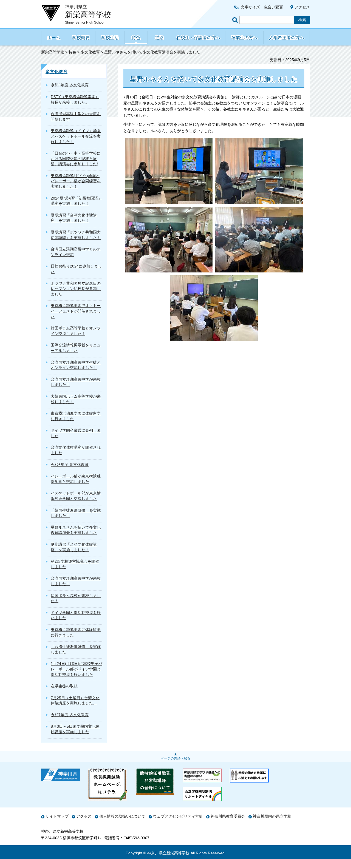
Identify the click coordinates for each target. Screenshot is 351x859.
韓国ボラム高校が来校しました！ (76, 598)
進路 (159, 37)
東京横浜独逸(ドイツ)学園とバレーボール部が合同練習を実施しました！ (76, 181)
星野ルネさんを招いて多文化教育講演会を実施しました (76, 530)
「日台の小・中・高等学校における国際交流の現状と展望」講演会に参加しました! (76, 158)
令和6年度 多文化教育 (70, 464)
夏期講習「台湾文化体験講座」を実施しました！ (74, 218)
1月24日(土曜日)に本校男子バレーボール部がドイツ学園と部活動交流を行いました (76, 668)
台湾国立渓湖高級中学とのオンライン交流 (76, 252)
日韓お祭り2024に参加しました (76, 269)
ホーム (53, 37)
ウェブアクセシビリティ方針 (178, 816)
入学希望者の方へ (286, 37)
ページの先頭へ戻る (175, 758)
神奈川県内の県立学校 (272, 816)
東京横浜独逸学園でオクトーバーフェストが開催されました (76, 310)
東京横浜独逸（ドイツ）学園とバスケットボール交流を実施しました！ (76, 136)
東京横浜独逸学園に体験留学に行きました (76, 416)
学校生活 (110, 37)
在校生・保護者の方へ (198, 37)
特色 (136, 37)
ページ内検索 (235, 20)
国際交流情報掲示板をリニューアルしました (76, 348)
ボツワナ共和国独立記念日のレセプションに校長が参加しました (76, 288)
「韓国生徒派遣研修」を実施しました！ (76, 513)
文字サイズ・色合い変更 (262, 7)
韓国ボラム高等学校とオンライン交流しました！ (76, 331)
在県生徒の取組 (64, 686)
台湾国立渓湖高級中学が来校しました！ (76, 382)
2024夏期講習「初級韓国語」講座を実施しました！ (76, 201)
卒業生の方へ (244, 37)
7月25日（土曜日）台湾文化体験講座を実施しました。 (75, 701)
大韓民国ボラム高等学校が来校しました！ (76, 399)
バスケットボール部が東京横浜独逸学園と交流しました (76, 496)
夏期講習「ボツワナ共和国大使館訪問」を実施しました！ (76, 235)
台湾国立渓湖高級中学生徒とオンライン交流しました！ (76, 365)
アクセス (302, 7)
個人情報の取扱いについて (122, 816)
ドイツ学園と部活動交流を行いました (76, 615)
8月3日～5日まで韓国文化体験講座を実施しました (75, 729)
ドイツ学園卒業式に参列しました (76, 433)
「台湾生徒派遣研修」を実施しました (76, 649)
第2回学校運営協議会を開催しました (75, 564)
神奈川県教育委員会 (228, 816)
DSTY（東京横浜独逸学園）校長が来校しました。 (75, 99)
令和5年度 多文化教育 (70, 85)
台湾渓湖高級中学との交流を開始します (76, 116)
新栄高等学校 (52, 52)
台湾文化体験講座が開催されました (76, 450)
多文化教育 (90, 52)
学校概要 (81, 37)
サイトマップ (57, 816)
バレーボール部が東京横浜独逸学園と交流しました (76, 479)
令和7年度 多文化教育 (70, 715)
